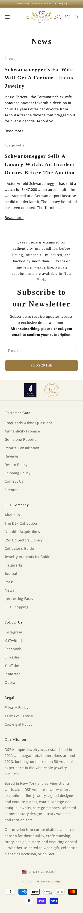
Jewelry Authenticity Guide (27, 557)
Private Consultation (22, 448)
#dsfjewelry (15, 145)
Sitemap (11, 490)
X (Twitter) (13, 640)
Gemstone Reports (20, 439)
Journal (11, 573)
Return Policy (16, 465)
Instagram (13, 632)
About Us (12, 515)
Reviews (12, 456)
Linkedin (12, 657)
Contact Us (14, 481)
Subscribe (41, 365)
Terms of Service (19, 716)
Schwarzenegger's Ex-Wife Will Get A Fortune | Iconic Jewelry (40, 77)
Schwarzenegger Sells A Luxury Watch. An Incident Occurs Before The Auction (40, 164)
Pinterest (12, 674)
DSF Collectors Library (24, 540)
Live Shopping (16, 607)
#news (10, 58)
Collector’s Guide (19, 548)
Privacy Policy (16, 707)
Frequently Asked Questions (28, 423)
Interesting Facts (19, 598)
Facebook (13, 649)
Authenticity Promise (22, 431)
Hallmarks (14, 565)
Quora (10, 682)
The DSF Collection (21, 523)
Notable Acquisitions (22, 531)
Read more (14, 131)
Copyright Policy (19, 724)
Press (9, 582)
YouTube (12, 666)
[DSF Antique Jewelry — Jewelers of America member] (30, 390)
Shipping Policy (18, 473)
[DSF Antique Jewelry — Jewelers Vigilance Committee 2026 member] (51, 390)
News (9, 590)
